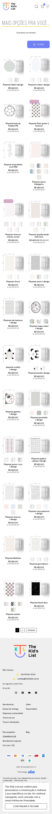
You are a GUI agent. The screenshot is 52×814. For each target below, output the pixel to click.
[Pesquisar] (36, 6)
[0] (42, 6)
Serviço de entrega (10, 709)
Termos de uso (9, 718)
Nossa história (31, 709)
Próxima (31, 630)
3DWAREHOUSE (9, 737)
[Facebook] (23, 693)
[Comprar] (13, 64)
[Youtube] (29, 693)
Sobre (28, 704)
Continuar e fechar (26, 806)
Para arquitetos (9, 732)
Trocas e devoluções (11, 722)
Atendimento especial (12, 741)
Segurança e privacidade (13, 713)
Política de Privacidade (23, 800)
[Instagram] (16, 693)
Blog (27, 732)
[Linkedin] (36, 693)
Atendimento (8, 704)
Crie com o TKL (9, 745)
